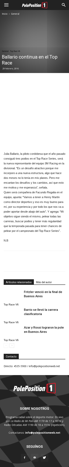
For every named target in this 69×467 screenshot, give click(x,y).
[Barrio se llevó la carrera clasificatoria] (13, 314)
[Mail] (34, 457)
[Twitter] (44, 457)
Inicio (5, 13)
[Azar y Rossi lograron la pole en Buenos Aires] (13, 331)
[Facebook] (24, 457)
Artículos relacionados (19, 282)
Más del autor (44, 282)
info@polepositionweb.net (42, 432)
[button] (64, 5)
